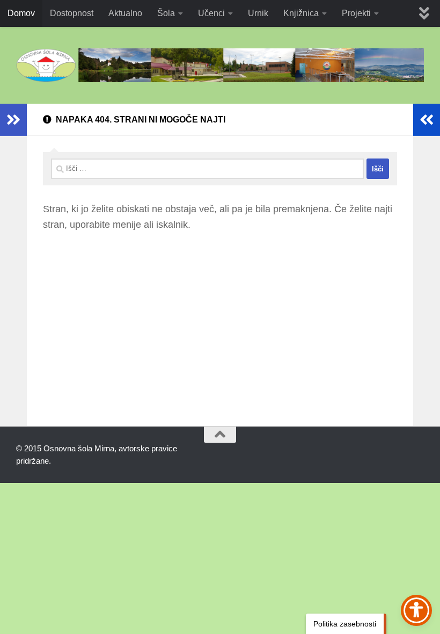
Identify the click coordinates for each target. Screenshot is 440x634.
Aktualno (125, 13)
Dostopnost (71, 13)
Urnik (258, 13)
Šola (166, 13)
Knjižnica (301, 13)
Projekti (356, 13)
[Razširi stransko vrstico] (13, 120)
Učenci (211, 13)
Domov (21, 13)
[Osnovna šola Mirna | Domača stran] (220, 65)
